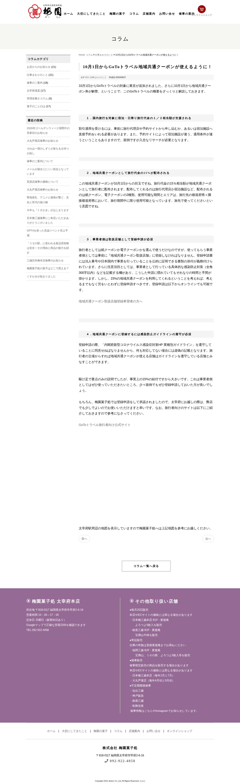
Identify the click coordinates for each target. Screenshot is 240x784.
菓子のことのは (36, 106)
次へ (208, 538)
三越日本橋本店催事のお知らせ (45, 260)
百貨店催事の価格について (42, 181)
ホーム (68, 13)
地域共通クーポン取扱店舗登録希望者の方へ (110, 301)
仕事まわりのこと (37, 74)
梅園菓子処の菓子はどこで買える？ (48, 268)
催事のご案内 (35, 82)
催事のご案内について (40, 161)
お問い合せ (167, 13)
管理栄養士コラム (37, 98)
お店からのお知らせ (38, 66)
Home (82, 55)
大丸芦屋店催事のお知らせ (42, 140)
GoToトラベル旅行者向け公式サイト (105, 425)
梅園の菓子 (117, 13)
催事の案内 (187, 13)
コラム (134, 13)
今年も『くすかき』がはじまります (48, 210)
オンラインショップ (202, 15)
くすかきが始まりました (41, 276)
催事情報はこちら (141, 710)
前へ (84, 538)
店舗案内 (149, 13)
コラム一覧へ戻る (146, 566)
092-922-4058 (122, 761)
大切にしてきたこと (91, 13)
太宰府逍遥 (33, 90)
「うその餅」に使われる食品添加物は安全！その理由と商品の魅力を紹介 (48, 248)
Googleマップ (35, 624)
